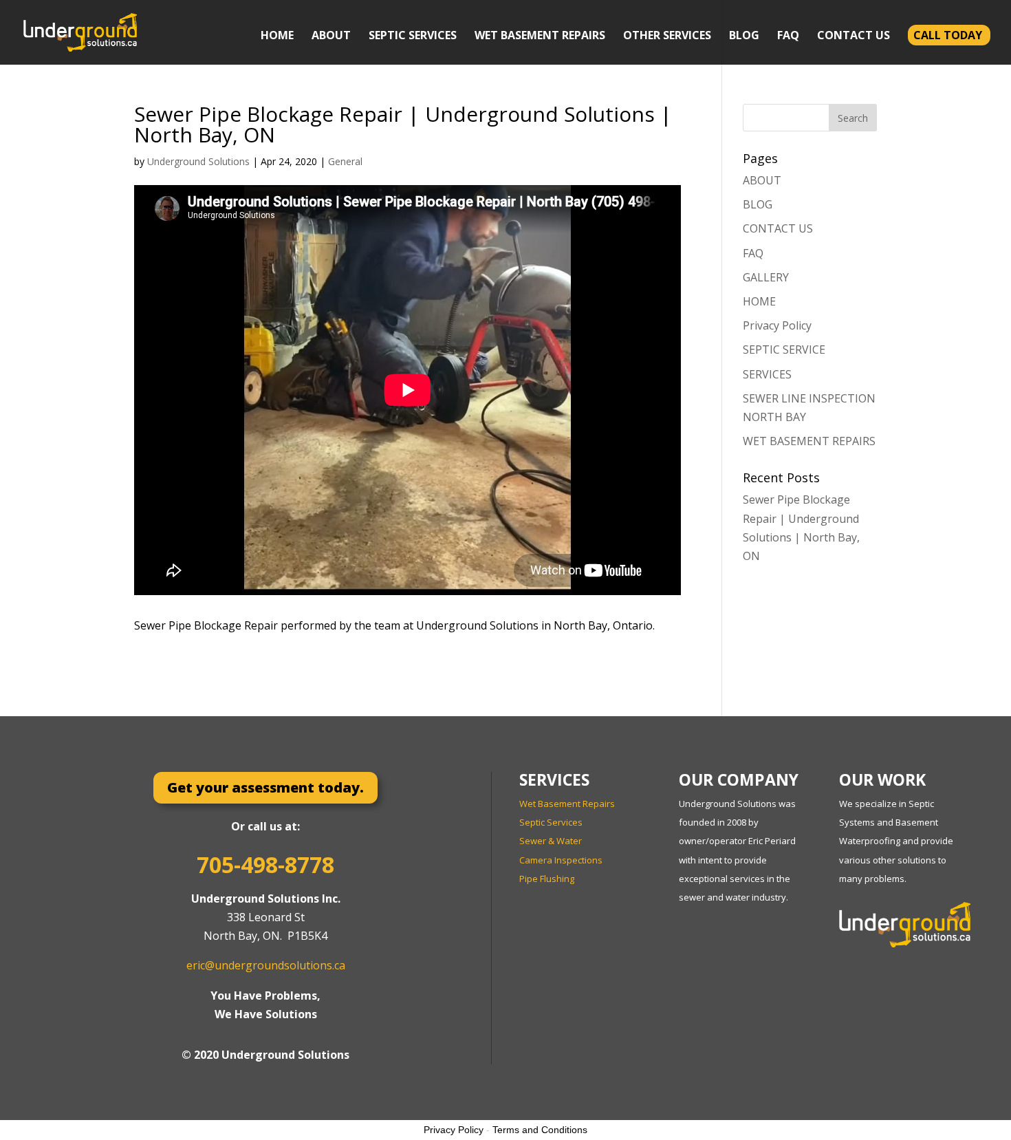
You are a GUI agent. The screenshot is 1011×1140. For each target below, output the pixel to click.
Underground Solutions (198, 161)
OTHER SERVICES (667, 36)
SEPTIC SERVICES (413, 36)
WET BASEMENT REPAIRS (540, 36)
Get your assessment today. (265, 787)
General (345, 161)
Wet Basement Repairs (567, 803)
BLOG (744, 36)
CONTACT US (853, 36)
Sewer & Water (550, 841)
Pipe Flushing (546, 878)
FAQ (788, 36)
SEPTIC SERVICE (784, 349)
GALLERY (766, 277)
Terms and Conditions (539, 1129)
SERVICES (767, 374)
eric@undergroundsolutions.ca (265, 965)
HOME (277, 36)
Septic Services (551, 822)
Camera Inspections (560, 860)
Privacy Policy (777, 325)
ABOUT (331, 36)
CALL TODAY (947, 35)
